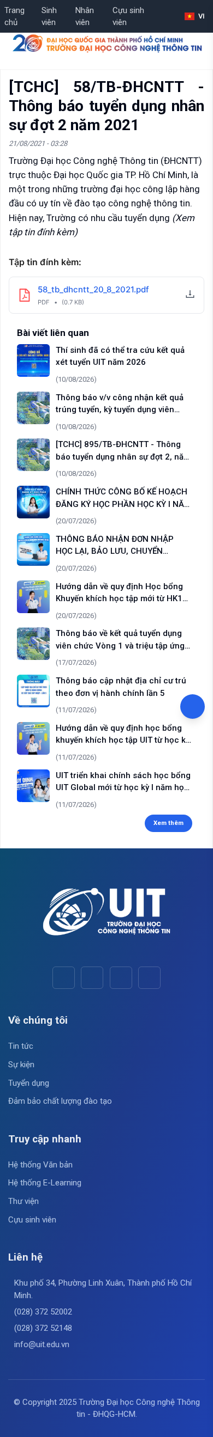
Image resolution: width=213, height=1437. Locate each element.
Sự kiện (21, 1064)
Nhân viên (84, 16)
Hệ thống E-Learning (44, 1183)
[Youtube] (92, 978)
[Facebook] (63, 978)
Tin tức (20, 1046)
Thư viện (23, 1201)
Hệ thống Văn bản (40, 1165)
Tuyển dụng (28, 1083)
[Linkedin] (149, 978)
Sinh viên (49, 16)
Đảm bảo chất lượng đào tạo (60, 1101)
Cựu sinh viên (128, 16)
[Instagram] (121, 978)
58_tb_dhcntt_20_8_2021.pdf (93, 289)
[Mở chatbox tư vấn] (192, 706)
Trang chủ (14, 16)
